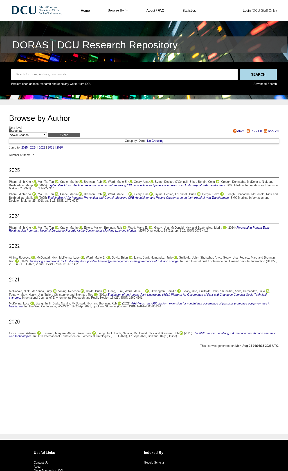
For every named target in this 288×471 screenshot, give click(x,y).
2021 (51, 147)
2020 (59, 147)
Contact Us (41, 462)
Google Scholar (154, 462)
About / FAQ (155, 10)
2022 (42, 147)
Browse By (116, 10)
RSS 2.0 (273, 131)
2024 (33, 147)
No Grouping (155, 140)
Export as (15, 130)
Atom (240, 131)
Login (247, 10)
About (37, 466)
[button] (64, 135)
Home (85, 10)
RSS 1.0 (255, 131)
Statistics (189, 10)
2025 (24, 147)
